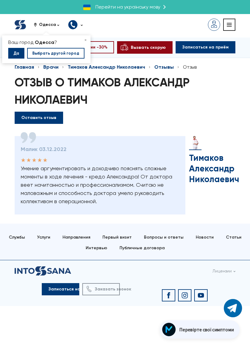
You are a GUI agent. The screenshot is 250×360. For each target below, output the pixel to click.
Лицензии (222, 270)
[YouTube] (201, 295)
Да (16, 53)
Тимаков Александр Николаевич (106, 67)
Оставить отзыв (38, 117)
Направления (76, 237)
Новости (205, 237)
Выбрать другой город (55, 53)
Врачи (51, 67)
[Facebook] (168, 295)
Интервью (96, 247)
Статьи (233, 237)
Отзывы (164, 67)
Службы (17, 237)
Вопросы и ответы (164, 237)
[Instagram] (184, 295)
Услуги (43, 237)
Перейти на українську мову (127, 7)
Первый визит (117, 237)
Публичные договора (142, 247)
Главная (24, 67)
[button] (48, 25)
